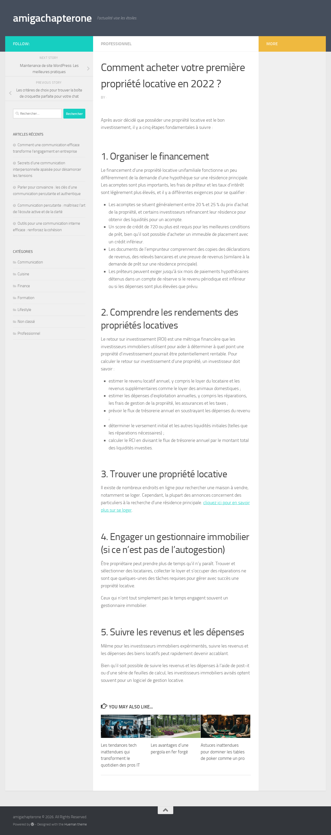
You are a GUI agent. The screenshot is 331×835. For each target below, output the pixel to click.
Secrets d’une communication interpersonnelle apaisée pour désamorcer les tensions (47, 169)
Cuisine (23, 274)
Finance (24, 286)
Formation (26, 297)
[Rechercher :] (37, 114)
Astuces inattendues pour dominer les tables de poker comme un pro (223, 752)
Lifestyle (24, 309)
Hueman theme (75, 824)
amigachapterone (52, 18)
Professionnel (116, 43)
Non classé (26, 321)
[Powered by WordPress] (32, 824)
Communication (30, 262)
